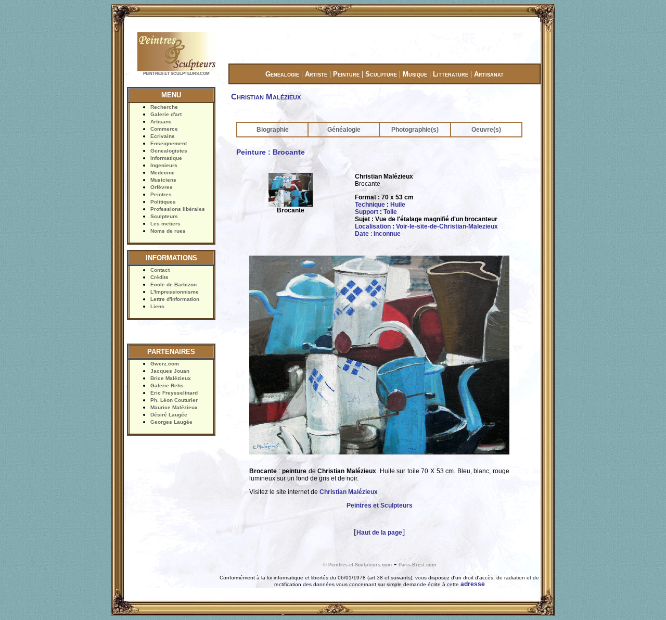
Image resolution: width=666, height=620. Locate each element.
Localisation (373, 226)
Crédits (159, 277)
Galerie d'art (166, 114)
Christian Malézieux (348, 492)
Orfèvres (161, 187)
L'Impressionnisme (174, 292)
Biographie (273, 129)
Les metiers (165, 223)
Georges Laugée (171, 422)
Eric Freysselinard (174, 393)
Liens (157, 306)
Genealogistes (168, 151)
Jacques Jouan (169, 371)
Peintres (161, 194)
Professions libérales (177, 209)
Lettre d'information (174, 299)
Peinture (346, 74)
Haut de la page (379, 532)
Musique (415, 74)
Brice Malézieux (170, 378)
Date (362, 233)
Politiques (163, 202)
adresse (472, 584)
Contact (160, 270)
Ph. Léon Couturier (174, 400)
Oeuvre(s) (486, 129)
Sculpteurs (164, 216)
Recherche (164, 107)
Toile (390, 212)
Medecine (162, 172)
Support (366, 212)
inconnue (387, 233)
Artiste (316, 74)
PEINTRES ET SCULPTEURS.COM (176, 73)
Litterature (450, 74)
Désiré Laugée (168, 414)
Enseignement (168, 143)
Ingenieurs (163, 165)
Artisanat (489, 74)
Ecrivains (162, 136)
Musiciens (163, 180)
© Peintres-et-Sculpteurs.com (357, 564)
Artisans (161, 121)
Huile (397, 204)
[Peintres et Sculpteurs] (176, 70)
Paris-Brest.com (417, 564)
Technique (370, 204)
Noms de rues (168, 231)
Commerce (164, 129)
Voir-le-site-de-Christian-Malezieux (447, 226)
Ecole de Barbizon (173, 284)
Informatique (166, 158)
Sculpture (381, 74)
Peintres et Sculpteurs (380, 505)
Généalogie (344, 129)
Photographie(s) (415, 129)
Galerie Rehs (167, 385)
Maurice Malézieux (174, 407)
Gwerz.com (164, 363)
